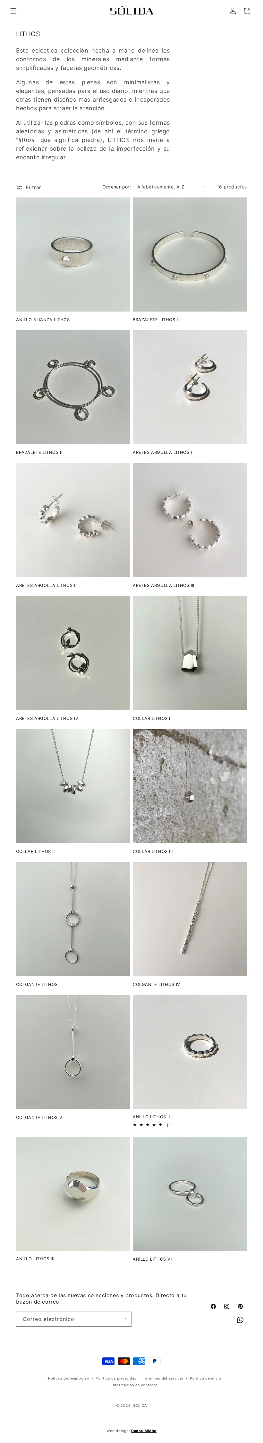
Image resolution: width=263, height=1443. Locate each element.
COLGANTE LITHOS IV (156, 984)
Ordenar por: (116, 186)
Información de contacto (134, 1385)
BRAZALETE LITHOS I (155, 319)
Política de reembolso (68, 1378)
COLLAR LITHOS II (35, 851)
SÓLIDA (140, 1405)
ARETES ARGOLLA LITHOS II (46, 585)
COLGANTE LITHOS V (39, 1117)
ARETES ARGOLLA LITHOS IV (47, 718)
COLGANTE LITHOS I (38, 984)
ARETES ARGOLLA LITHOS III (163, 585)
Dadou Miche (144, 1431)
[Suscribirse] (124, 1319)
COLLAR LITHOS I (151, 718)
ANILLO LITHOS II (151, 1116)
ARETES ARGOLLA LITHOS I (162, 452)
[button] (13, 11)
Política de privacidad (116, 1378)
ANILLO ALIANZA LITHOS (43, 319)
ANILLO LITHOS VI (152, 1259)
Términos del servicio (163, 1378)
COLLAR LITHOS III (153, 851)
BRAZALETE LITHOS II (39, 452)
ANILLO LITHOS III (35, 1258)
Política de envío (205, 1378)
